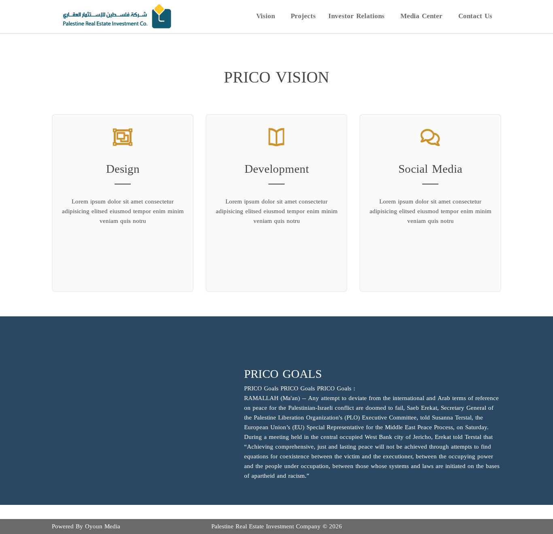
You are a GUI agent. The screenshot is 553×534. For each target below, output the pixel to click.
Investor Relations (356, 15)
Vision (265, 15)
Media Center (421, 15)
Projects (303, 15)
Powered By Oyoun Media (86, 526)
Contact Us (475, 15)
